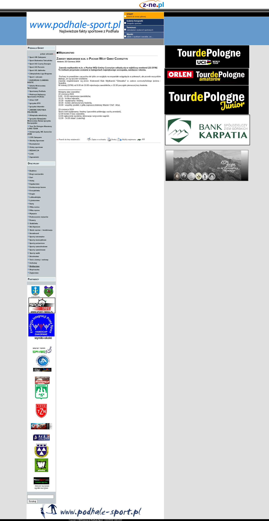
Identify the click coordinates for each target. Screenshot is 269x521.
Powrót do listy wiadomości (69, 139)
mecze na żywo (41, 486)
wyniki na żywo (41, 488)
